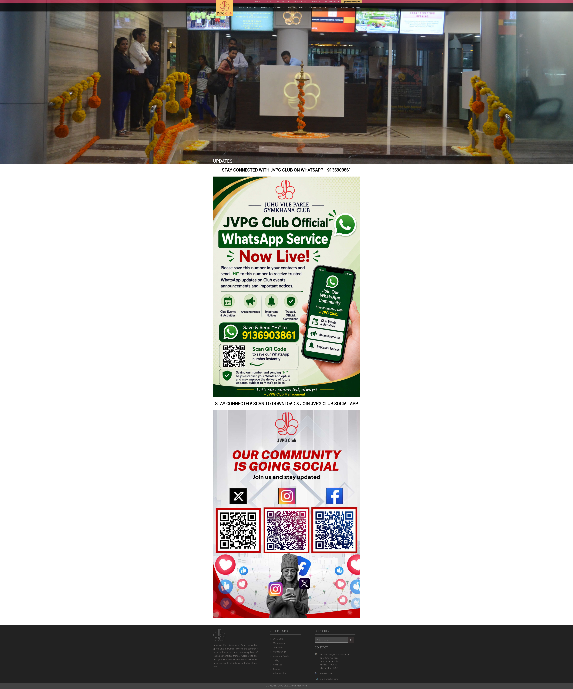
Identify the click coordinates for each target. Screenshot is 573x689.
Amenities (277, 664)
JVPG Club (278, 638)
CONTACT (269, 1)
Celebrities (278, 647)
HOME (257, 1)
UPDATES (344, 7)
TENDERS (356, 7)
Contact (277, 669)
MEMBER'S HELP (332, 1)
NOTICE (333, 7)
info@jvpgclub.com (329, 679)
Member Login (279, 651)
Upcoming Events (281, 656)
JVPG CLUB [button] (243, 7)
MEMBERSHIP (299, 1)
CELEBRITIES (279, 7)
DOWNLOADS (315, 1)
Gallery (276, 660)
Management (279, 643)
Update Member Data (351, 1)
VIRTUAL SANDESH (317, 7)
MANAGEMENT (260, 7)
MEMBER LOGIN (283, 1)
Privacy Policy (279, 673)
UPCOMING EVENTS (297, 7)
